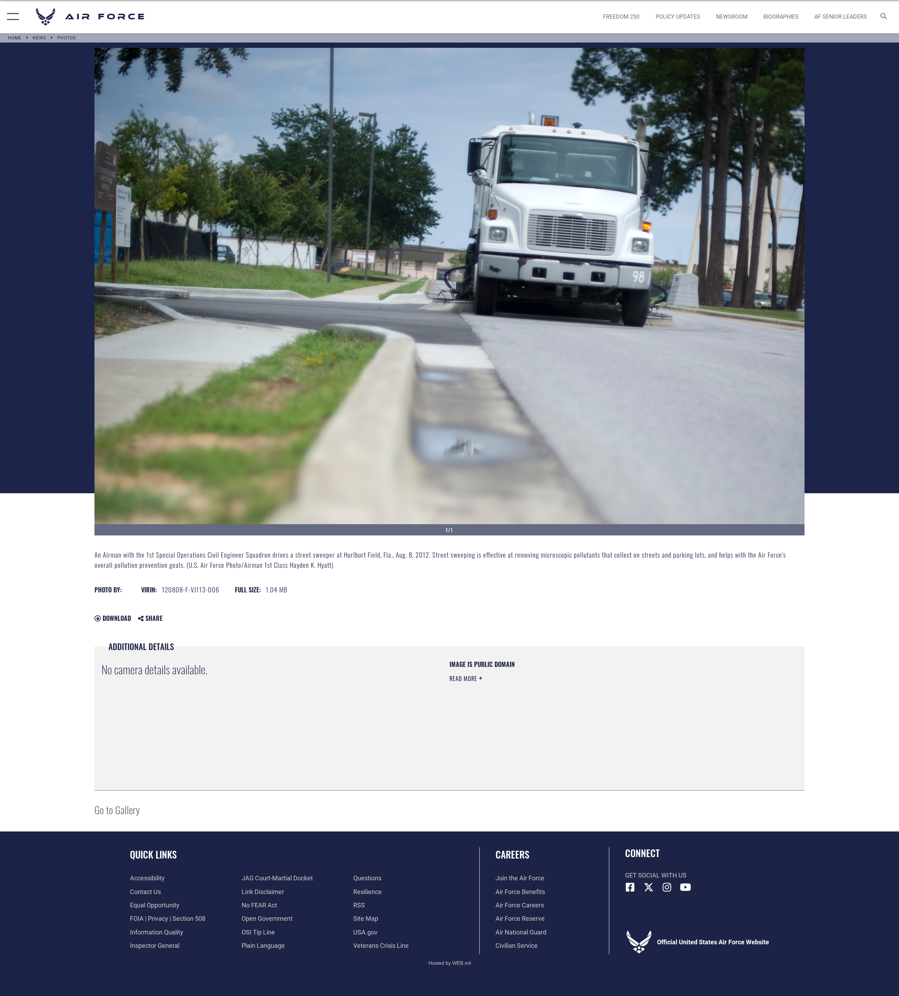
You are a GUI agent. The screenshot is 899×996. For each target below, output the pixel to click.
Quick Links (153, 854)
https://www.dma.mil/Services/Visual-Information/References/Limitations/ (532, 713)
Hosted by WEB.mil (449, 963)
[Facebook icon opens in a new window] (630, 887)
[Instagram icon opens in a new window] (667, 887)
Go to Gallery (117, 809)
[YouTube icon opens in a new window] (685, 887)
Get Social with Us (656, 875)
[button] (11, 16)
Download (116, 618)
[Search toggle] (884, 17)
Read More (464, 678)
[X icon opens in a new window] (648, 887)
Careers (512, 854)
